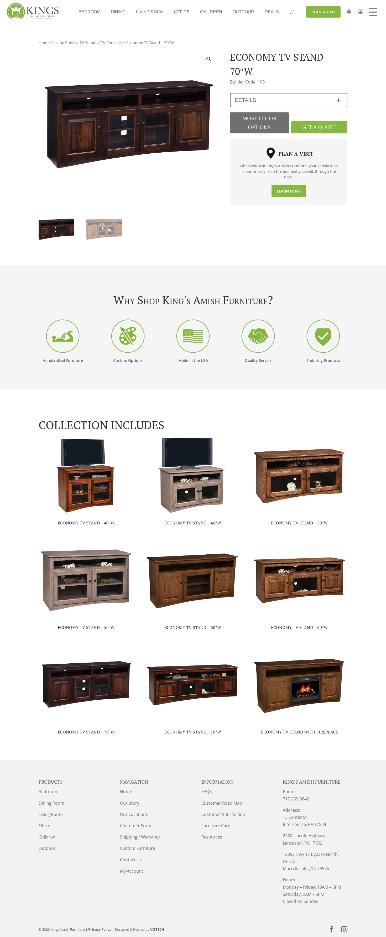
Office (182, 12)
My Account (131, 871)
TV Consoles (112, 42)
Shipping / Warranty (140, 837)
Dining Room (51, 803)
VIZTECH (157, 929)
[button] (208, 59)
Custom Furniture (137, 848)
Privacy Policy (99, 929)
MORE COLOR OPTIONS (259, 123)
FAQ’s (206, 791)
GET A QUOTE (319, 127)
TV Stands (88, 42)
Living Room (150, 12)
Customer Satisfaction (223, 814)
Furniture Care (215, 826)
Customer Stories (137, 826)
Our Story (129, 803)
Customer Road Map (221, 803)
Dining (118, 12)
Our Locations (134, 814)
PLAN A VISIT (323, 11)
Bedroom (89, 12)
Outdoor (243, 12)
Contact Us (131, 860)
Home (44, 42)
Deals (272, 12)
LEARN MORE (289, 191)
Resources (211, 837)
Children (211, 12)
